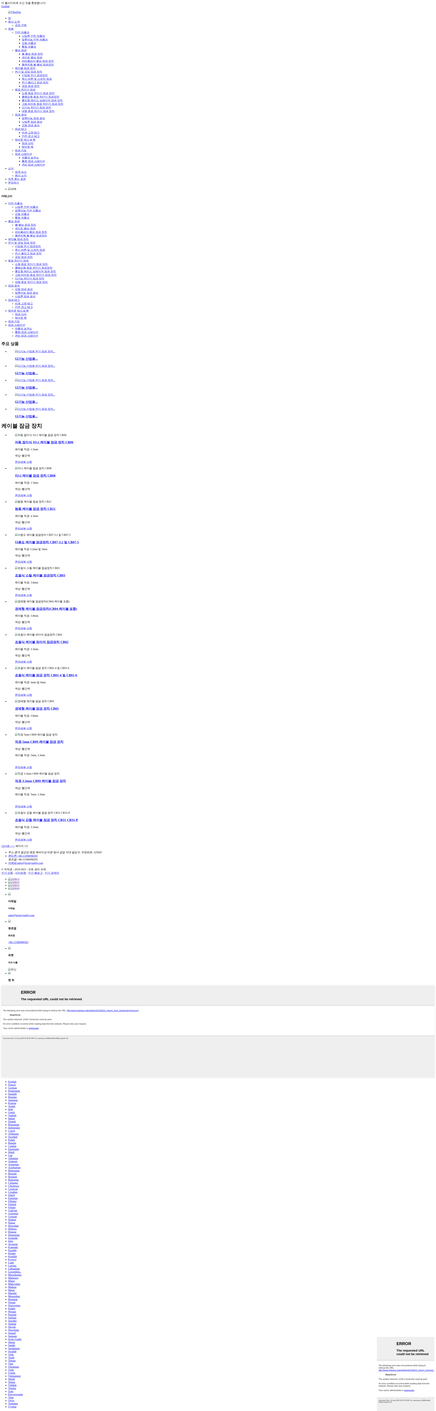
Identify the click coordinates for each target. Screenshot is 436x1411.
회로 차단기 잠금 (25, 89)
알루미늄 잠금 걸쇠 (33, 118)
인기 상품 (7, 872)
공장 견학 (21, 25)
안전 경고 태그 (31, 136)
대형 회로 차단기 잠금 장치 (38, 111)
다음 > (8, 846)
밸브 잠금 (21, 50)
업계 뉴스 (21, 171)
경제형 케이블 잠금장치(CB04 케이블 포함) (46, 609)
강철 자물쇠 (29, 43)
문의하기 (13, 182)
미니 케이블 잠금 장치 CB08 (35, 475)
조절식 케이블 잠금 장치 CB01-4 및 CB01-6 (46, 675)
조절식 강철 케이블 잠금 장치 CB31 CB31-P (46, 820)
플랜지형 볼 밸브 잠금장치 (38, 64)
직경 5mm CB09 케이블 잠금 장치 (39, 742)
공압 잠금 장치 (31, 86)
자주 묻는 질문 (17, 179)
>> (13, 846)
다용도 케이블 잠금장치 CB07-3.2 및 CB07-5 (47, 542)
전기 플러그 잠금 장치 (35, 82)
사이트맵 (20, 872)
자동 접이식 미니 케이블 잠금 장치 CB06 (44, 442)
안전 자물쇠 (22, 32)
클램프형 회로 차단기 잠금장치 (40, 96)
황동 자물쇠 (29, 46)
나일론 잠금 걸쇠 (32, 121)
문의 (17, 462)
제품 (11, 28)
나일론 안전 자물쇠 (33, 36)
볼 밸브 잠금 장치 (32, 53)
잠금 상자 (27, 143)
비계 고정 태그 (31, 132)
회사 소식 (21, 175)
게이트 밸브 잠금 (32, 57)
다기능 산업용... (26, 359)
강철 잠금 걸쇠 (31, 125)
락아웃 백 (27, 146)
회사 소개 (14, 21)
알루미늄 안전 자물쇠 (35, 39)
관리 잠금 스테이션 (33, 164)
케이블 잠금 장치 (25, 68)
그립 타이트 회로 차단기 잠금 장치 (42, 104)
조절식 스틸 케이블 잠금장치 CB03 (40, 575)
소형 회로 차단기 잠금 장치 (38, 93)
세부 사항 (26, 462)
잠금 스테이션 (23, 154)
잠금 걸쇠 (21, 114)
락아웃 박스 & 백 (25, 139)
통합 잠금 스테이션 (33, 161)
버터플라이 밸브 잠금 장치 (38, 61)
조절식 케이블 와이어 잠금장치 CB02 (41, 642)
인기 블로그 (35, 872)
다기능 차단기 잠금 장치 (36, 107)
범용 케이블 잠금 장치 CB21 (35, 509)
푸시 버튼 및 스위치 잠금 (37, 78)
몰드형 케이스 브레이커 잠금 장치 (42, 100)
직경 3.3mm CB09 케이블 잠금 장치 (40, 781)
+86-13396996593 (18, 942)
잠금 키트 (21, 150)
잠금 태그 (21, 129)
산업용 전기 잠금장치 (35, 75)
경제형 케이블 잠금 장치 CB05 (37, 708)
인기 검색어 (52, 872)
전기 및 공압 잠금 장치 (28, 71)
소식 (11, 168)
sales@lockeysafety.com (21, 915)
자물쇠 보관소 (30, 157)
